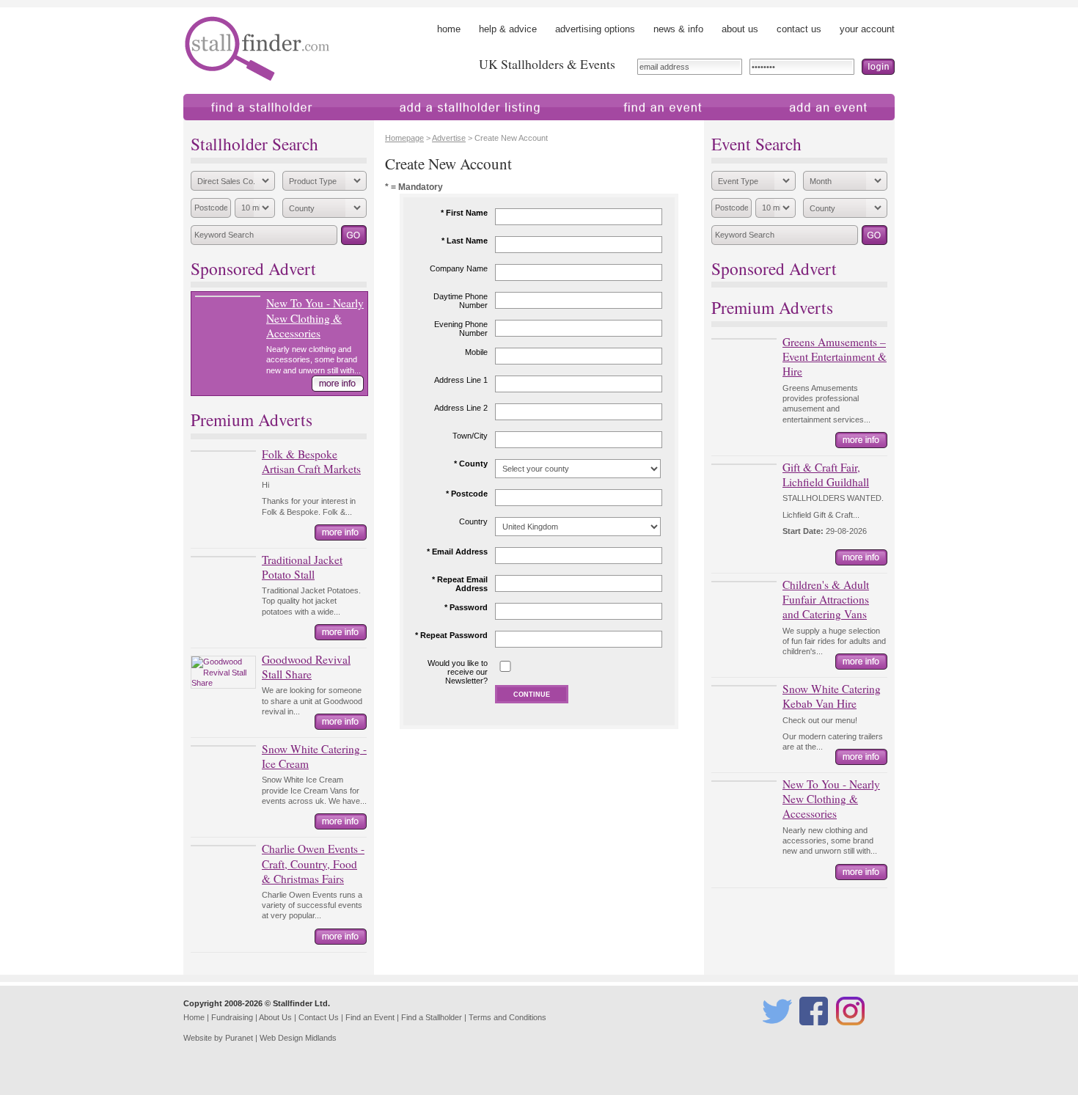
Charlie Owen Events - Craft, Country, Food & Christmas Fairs (313, 863)
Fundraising (232, 1017)
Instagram (852, 1032)
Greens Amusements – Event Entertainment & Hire (834, 356)
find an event (604, 127)
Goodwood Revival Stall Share (306, 666)
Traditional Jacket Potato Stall (302, 567)
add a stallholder (395, 127)
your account (867, 28)
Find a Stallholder (431, 1017)
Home (194, 1017)
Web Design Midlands (298, 1037)
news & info (678, 28)
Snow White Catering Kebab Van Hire (831, 696)
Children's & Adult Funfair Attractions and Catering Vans (825, 599)
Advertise (449, 137)
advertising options (595, 28)
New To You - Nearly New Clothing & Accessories (315, 318)
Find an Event (370, 1017)
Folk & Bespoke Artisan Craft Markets (311, 461)
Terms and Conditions (507, 1017)
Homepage (404, 137)
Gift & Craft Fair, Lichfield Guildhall (825, 474)
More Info (338, 384)
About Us (275, 1017)
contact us (799, 28)
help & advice (508, 28)
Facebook (815, 1032)
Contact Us (318, 1017)
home (449, 28)
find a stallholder (218, 127)
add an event (772, 127)
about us (740, 28)
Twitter (774, 1032)
